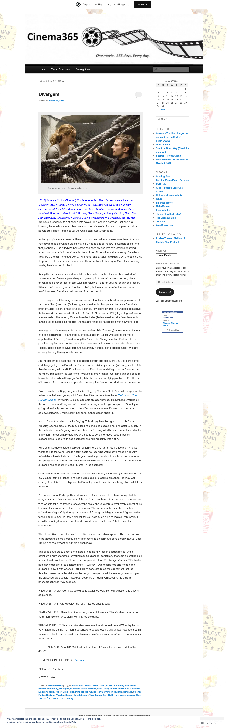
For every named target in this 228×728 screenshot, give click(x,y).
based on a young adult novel (121, 685)
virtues (42, 698)
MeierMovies (163, 206)
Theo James (95, 695)
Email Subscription (167, 263)
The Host (78, 660)
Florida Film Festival (167, 242)
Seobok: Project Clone (168, 155)
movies (92, 691)
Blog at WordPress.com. (90, 715)
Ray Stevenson (105, 691)
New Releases (55, 685)
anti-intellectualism (81, 685)
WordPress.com (165, 225)
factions (92, 688)
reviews (118, 691)
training (122, 695)
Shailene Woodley (55, 695)
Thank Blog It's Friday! (168, 214)
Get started (142, 4)
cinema (42, 688)
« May (162, 109)
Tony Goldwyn (110, 695)
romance (127, 691)
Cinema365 (168, 317)
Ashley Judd (98, 685)
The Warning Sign (166, 217)
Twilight (122, 395)
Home (42, 69)
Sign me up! (165, 291)
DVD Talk (161, 184)
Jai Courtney (119, 688)
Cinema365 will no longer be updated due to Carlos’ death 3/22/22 (172, 136)
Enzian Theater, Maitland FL (171, 238)
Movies (166, 323)
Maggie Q (43, 691)
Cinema (174, 323)
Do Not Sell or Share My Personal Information (127, 715)
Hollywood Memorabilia (169, 195)
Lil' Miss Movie (164, 202)
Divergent (49, 94)
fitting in (108, 688)
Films (100, 688)
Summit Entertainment (76, 695)
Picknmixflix (163, 210)
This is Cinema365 (60, 69)
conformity (52, 688)
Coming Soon (83, 69)
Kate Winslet (133, 688)
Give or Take (163, 144)
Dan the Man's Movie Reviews (172, 180)
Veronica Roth (134, 695)
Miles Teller (68, 691)
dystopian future (78, 688)
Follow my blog (173, 330)
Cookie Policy (71, 722)
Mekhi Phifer (55, 691)
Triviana (160, 221)
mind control (81, 691)
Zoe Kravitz (52, 698)
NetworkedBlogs (170, 312)
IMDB (159, 199)
